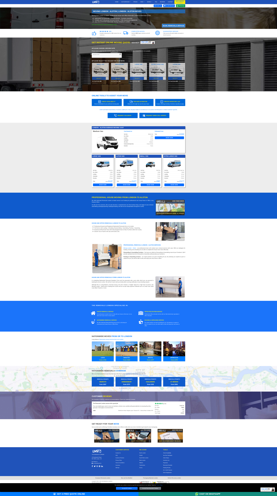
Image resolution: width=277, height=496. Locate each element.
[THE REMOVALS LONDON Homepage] (96, 2)
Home (116, 2)
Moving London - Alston (129, 248)
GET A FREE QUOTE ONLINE (70, 494)
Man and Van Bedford (126, 478)
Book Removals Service (173, 26)
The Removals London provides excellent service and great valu (110, 403)
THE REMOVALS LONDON (107, 481)
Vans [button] (141, 2)
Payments (165, 462)
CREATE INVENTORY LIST (170, 103)
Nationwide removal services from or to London (111, 339)
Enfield (140, 455)
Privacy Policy (159, 485)
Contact (170, 2)
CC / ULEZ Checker (167, 470)
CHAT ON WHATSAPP (209, 494)
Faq (156, 2)
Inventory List (166, 460)
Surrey (140, 467)
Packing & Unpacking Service (154, 320)
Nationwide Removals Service (107, 320)
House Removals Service (105, 311)
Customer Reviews (120, 457)
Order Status (166, 457)
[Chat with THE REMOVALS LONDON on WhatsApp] (197, 494)
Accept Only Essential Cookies (150, 488)
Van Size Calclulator (167, 455)
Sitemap (117, 467)
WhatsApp (181, 5)
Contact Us (118, 452)
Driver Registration (167, 472)
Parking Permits (166, 467)
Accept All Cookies (127, 488)
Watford (141, 462)
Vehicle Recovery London (174, 478)
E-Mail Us (95, 461)
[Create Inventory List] (138, 435)
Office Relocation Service (153, 311)
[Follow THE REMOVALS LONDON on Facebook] (92, 466)
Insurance (118, 465)
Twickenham (142, 465)
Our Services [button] (125, 2)
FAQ (117, 455)
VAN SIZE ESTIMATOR (138, 103)
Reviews (162, 2)
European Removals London (102, 478)
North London (142, 452)
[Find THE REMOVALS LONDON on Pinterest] (99, 466)
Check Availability (167, 452)
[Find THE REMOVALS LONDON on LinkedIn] (102, 466)
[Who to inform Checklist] (170, 435)
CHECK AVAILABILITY (106, 103)
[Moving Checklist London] (106, 435)
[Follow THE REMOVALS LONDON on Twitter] (95, 466)
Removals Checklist (167, 465)
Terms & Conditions (120, 462)
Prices (135, 2)
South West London (143, 457)
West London (142, 460)
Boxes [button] (149, 2)
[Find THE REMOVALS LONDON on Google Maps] (97, 466)
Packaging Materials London (150, 478)
